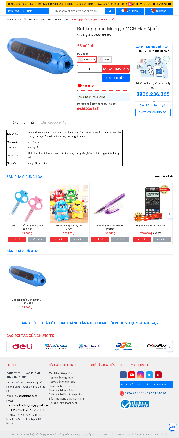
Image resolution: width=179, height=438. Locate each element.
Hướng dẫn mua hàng (61, 377)
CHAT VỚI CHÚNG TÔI (153, 112)
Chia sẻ (115, 4)
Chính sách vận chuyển (62, 386)
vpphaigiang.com (27, 395)
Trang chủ (14, 4)
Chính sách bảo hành (61, 390)
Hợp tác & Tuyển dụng (50, 4)
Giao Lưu (102, 4)
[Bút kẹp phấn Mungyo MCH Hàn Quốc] (40, 59)
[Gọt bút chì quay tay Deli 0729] (68, 214)
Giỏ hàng (159, 10)
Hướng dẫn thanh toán (62, 381)
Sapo (97, 434)
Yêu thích (131, 10)
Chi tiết (17, 239)
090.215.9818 (162, 4)
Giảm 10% (143, 219)
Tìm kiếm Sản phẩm (60, 373)
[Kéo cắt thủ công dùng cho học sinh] (27, 214)
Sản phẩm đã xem (22, 251)
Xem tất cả (162, 176)
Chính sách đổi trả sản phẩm (65, 394)
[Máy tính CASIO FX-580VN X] (151, 214)
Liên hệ (69, 4)
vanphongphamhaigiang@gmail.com (27, 405)
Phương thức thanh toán (63, 402)
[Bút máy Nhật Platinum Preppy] (110, 214)
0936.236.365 (142, 4)
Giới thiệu (28, 4)
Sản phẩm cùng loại (25, 177)
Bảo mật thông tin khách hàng (66, 398)
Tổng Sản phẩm (84, 4)
